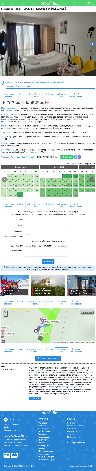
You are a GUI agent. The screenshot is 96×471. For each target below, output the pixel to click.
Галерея (41, 448)
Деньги (70, 434)
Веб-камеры (43, 454)
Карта (50, 94)
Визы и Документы (75, 426)
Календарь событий (76, 443)
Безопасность (44, 437)
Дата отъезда (45, 246)
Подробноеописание (9, 95)
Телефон (18, 231)
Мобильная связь (75, 437)
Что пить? (71, 428)
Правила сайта (10, 430)
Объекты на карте (46, 457)
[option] (48, 44)
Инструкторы (44, 440)
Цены (21, 94)
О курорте (42, 423)
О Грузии (71, 423)
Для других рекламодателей (16, 445)
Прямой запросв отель (35, 95)
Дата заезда (17, 246)
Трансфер (42, 434)
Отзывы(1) (62, 95)
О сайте (7, 427)
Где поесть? (72, 431)
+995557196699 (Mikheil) (47, 157)
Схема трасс (43, 428)
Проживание (7, 9)
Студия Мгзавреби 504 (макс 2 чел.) (45, 8)
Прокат (41, 443)
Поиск (18, 9)
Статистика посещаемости (15, 440)
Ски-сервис (43, 445)
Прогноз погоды (45, 451)
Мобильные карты (46, 460)
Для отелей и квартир (13, 442)
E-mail (20, 225)
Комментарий (16, 250)
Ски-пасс (42, 426)
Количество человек (13, 237)
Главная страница (11, 424)
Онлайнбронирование (76, 95)
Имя (20, 220)
